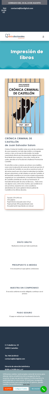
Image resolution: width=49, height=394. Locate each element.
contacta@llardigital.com (15, 359)
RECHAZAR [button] (36, 389)
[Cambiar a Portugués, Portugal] (41, 13)
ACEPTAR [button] (8, 389)
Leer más (26, 384)
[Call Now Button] (43, 389)
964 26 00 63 (3, 10)
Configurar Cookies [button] (21, 389)
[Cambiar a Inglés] (41, 24)
